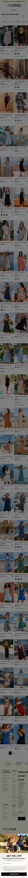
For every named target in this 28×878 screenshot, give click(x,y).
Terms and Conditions (12, 869)
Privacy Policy (21, 869)
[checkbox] (1, 867)
